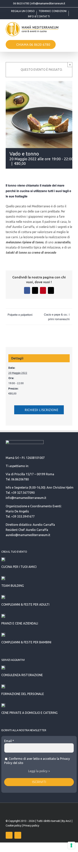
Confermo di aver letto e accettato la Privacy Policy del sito (37, 761)
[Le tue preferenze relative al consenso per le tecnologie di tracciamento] (71, 845)
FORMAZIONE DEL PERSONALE (22, 694)
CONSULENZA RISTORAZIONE (22, 675)
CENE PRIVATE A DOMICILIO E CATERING (29, 712)
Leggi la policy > (39, 771)
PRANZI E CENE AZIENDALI (19, 623)
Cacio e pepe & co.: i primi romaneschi (56, 316)
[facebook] (9, 835)
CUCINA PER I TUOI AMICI (19, 566)
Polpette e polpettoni (20, 315)
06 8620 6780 (21, 3)
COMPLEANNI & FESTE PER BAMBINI (26, 642)
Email (9, 741)
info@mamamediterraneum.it (48, 3)
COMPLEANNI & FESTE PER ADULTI (25, 604)
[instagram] (17, 835)
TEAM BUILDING (12, 585)
